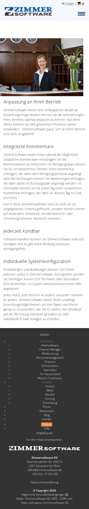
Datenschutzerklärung (44, 482)
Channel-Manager (50, 349)
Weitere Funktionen (50, 378)
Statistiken (50, 370)
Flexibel (50, 394)
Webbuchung (50, 353)
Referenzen (46, 411)
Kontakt (46, 419)
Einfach (50, 386)
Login (69, 3)
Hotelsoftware (50, 345)
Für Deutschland (50, 374)
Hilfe (47, 428)
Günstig (50, 399)
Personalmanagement (50, 358)
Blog (47, 415)
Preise (47, 407)
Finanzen (50, 362)
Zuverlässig (50, 403)
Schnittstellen (50, 366)
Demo (46, 424)
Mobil (50, 390)
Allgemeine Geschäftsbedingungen (43, 494)
